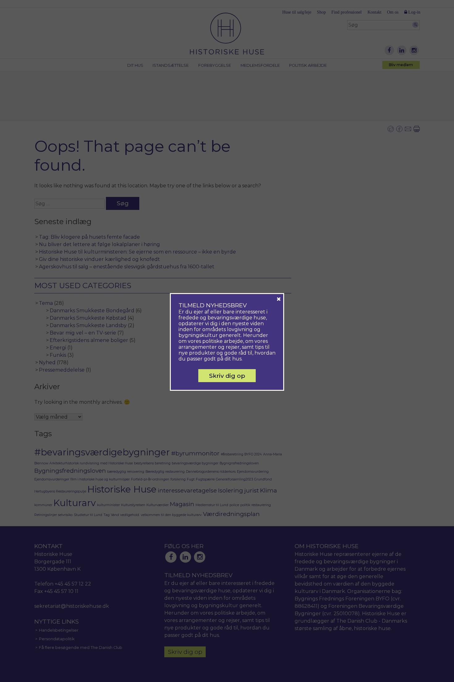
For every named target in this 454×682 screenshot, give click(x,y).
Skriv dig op (227, 375)
